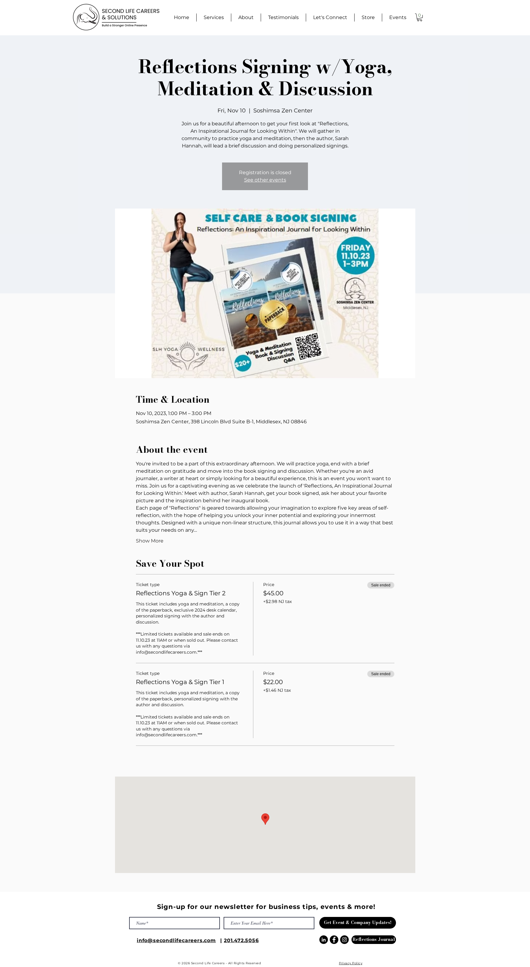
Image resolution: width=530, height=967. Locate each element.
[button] (419, 17)
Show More (149, 541)
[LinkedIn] (323, 939)
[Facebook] (334, 939)
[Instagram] (344, 939)
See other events (265, 180)
